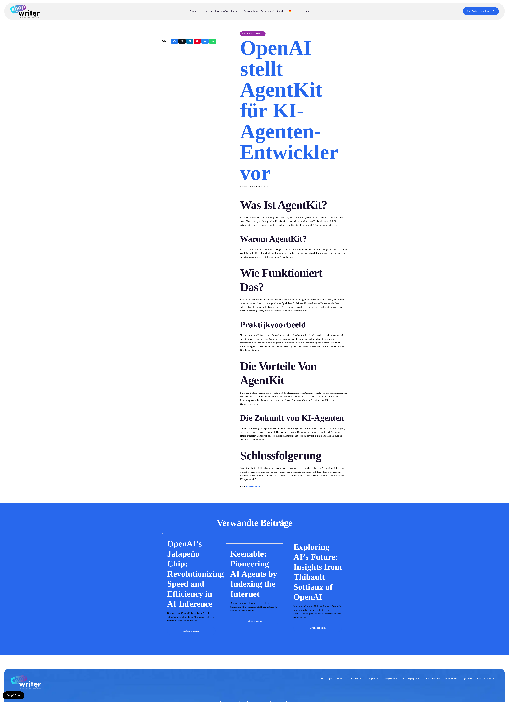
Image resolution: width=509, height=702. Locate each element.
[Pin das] (197, 41)
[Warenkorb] (302, 11)
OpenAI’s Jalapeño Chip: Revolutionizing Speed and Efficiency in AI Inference (195, 573)
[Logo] (25, 11)
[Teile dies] (174, 41)
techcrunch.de (253, 486)
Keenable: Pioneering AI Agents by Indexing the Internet (253, 573)
